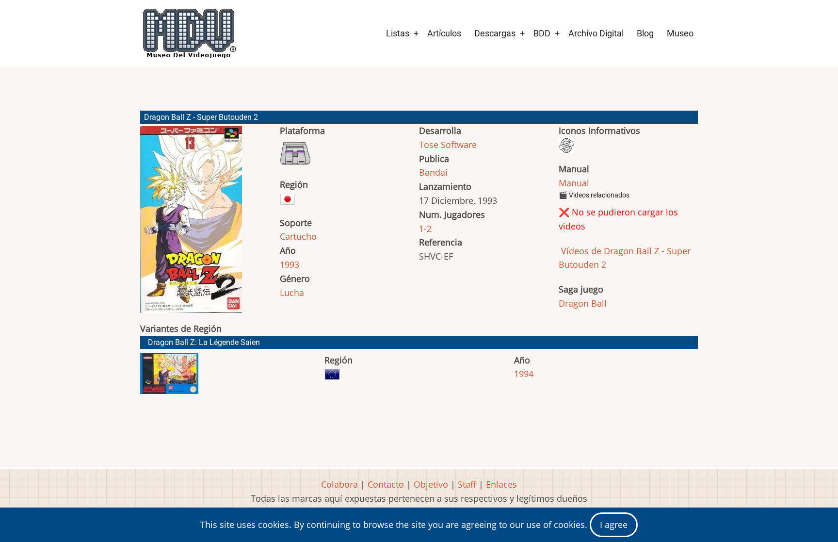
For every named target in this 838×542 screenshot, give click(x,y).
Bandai (433, 172)
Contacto (386, 484)
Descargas (495, 33)
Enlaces (501, 484)
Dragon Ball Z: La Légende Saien (204, 342)
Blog (645, 33)
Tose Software (448, 144)
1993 (289, 264)
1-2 (425, 228)
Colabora (339, 484)
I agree (614, 524)
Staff (467, 484)
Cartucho (298, 236)
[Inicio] (188, 33)
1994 (523, 373)
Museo (680, 33)
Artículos (444, 33)
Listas (397, 33)
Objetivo (431, 484)
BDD (541, 33)
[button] (191, 224)
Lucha (292, 292)
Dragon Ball (583, 303)
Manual (574, 183)
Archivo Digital (596, 33)
